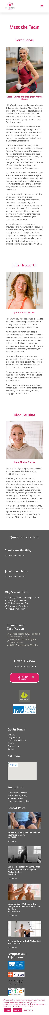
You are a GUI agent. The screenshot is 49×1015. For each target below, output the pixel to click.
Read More (28, 1010)
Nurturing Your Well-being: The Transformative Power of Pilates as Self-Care (24, 906)
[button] (42, 6)
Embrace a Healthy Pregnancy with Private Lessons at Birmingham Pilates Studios (24, 869)
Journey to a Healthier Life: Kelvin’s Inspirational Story (24, 833)
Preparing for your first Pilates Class (24, 941)
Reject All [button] (17, 1010)
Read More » (12, 841)
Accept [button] (7, 1010)
